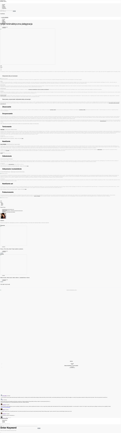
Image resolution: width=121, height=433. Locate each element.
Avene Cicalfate (3, 144)
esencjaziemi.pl (11, 164)
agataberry (4, 27)
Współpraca (4, 8)
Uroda (3, 5)
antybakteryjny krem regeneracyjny (8, 209)
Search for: (2, 425)
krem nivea (4, 211)
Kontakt (3, 422)
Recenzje (3, 246)
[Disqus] (60, 381)
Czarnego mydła (82, 109)
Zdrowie (3, 4)
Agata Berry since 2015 (4, 418)
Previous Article (2, 225)
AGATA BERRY (4, 17)
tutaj (22, 138)
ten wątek (7, 150)
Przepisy (3, 6)
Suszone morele (3, 95)
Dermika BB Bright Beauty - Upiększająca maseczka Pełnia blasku (12, 210)
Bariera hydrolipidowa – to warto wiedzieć (71, 365)
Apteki (1, 153)
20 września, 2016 (5, 279)
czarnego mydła (53, 109)
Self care (72, 363)
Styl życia (3, 7)
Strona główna (4, 420)
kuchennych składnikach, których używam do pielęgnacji (39, 89)
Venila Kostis (99, 149)
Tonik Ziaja (2, 129)
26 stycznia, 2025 (72, 367)
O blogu (3, 421)
